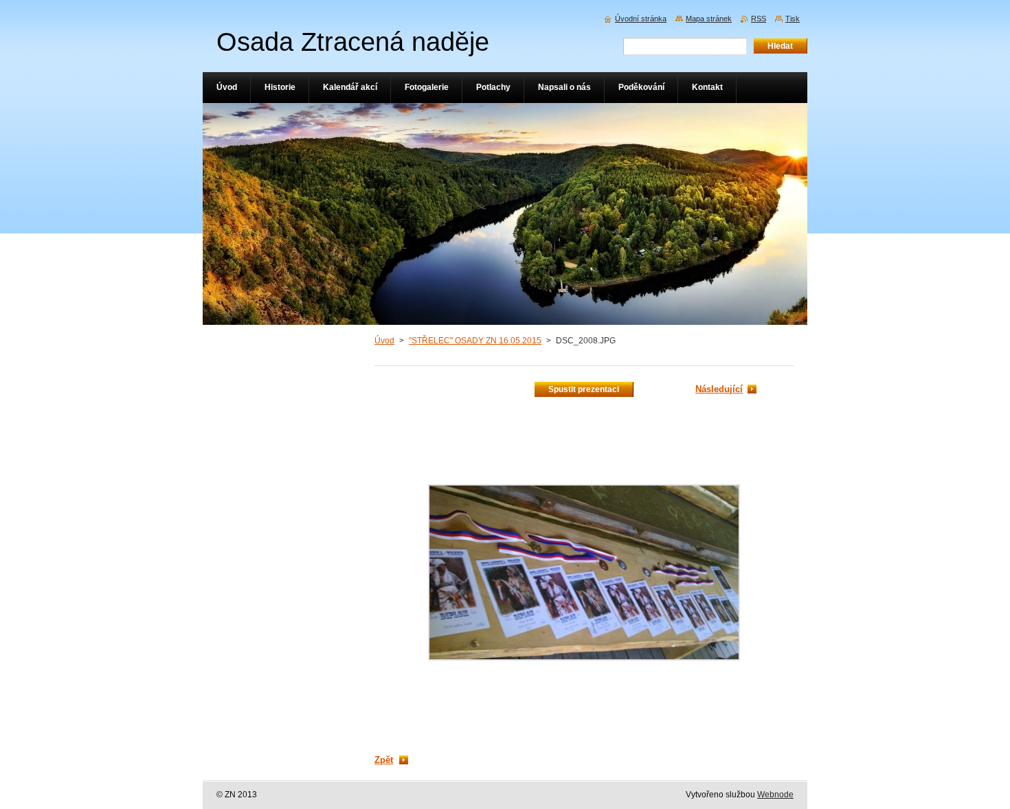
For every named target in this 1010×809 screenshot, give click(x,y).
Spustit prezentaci (583, 389)
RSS (758, 18)
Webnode (775, 794)
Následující (719, 389)
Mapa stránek (709, 18)
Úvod (384, 341)
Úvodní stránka (640, 18)
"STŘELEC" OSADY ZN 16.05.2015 (475, 341)
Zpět (383, 760)
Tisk (792, 18)
